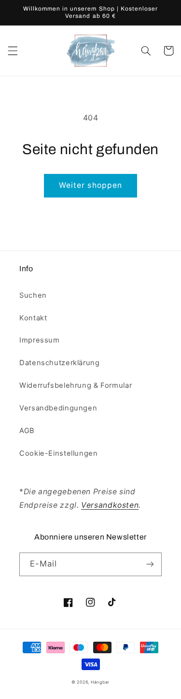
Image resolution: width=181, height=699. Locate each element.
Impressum (39, 340)
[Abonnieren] (150, 564)
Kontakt (33, 318)
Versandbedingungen (58, 408)
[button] (12, 51)
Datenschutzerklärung (59, 362)
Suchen (33, 295)
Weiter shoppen (90, 185)
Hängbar (100, 682)
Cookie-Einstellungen (58, 453)
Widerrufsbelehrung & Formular (75, 385)
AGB (27, 430)
